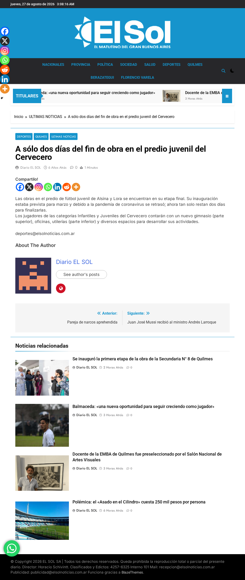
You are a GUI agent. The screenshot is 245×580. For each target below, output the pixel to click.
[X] (29, 187)
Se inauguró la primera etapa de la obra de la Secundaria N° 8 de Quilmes (142, 359)
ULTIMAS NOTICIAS (63, 136)
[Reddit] (66, 187)
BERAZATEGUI (102, 77)
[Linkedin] (57, 187)
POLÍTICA (105, 64)
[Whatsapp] (48, 187)
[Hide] (2, 98)
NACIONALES (53, 64)
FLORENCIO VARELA (137, 77)
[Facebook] (20, 187)
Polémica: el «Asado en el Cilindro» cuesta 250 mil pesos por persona (139, 502)
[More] (76, 187)
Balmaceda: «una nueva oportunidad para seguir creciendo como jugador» (81, 92)
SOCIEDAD (128, 64)
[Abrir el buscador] (223, 71)
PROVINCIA (80, 64)
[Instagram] (38, 187)
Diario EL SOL (30, 167)
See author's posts (81, 274)
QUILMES (195, 64)
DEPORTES (171, 64)
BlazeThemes (132, 572)
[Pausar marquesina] (227, 96)
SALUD (150, 64)
